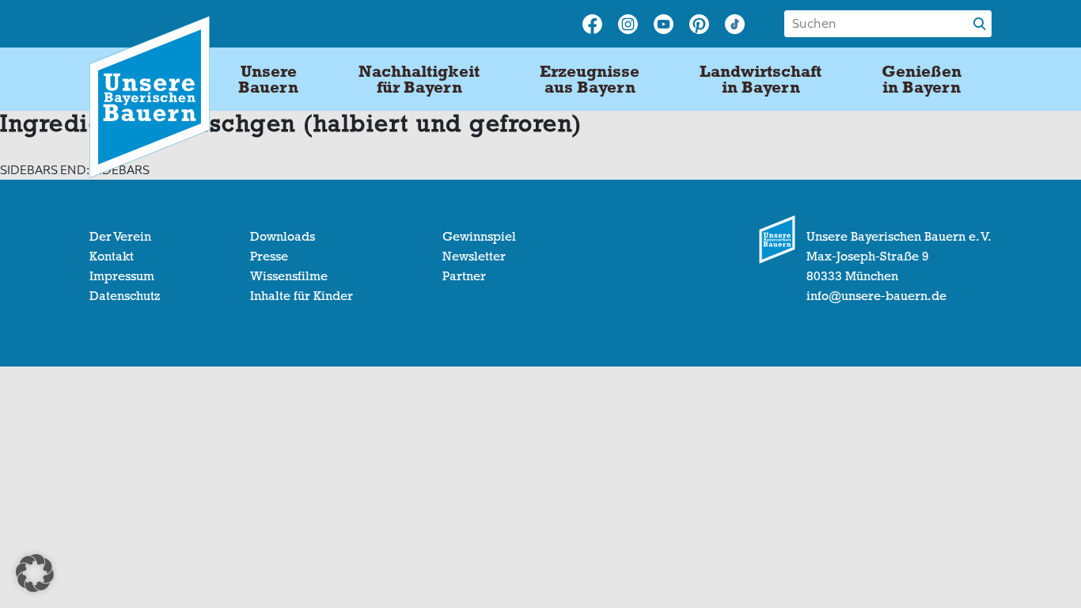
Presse (269, 256)
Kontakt (111, 256)
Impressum (121, 276)
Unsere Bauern (268, 79)
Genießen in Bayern (922, 79)
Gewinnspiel (479, 237)
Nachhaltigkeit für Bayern (419, 79)
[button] (35, 573)
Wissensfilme (289, 276)
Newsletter (474, 256)
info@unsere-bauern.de (876, 296)
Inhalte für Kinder (301, 296)
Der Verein (120, 237)
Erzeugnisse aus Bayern (589, 79)
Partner (464, 276)
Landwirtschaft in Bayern (760, 79)
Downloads (282, 237)
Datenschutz (124, 296)
